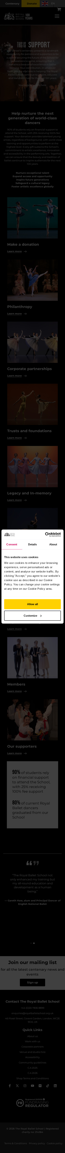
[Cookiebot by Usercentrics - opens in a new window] (46, 534)
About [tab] (53, 544)
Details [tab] (32, 544)
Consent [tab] (11, 544)
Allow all (32, 603)
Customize (30, 615)
